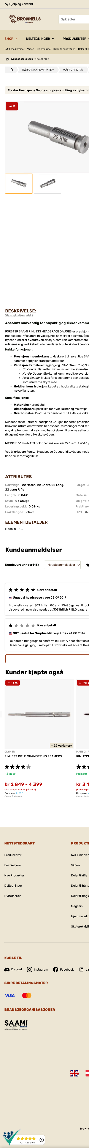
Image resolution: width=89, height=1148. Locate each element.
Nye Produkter (14, 875)
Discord (16, 969)
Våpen (30, 49)
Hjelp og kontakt (21, 4)
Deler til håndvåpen (64, 49)
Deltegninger (38, 39)
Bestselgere (12, 865)
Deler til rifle (44, 49)
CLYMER (10, 751)
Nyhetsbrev (12, 896)
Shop (9, 39)
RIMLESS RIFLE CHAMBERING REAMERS (33, 756)
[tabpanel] (39, 738)
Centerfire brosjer (14, 796)
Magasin (77, 906)
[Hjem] (10, 70)
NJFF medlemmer (14, 49)
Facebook (67, 969)
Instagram (41, 969)
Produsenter (12, 855)
